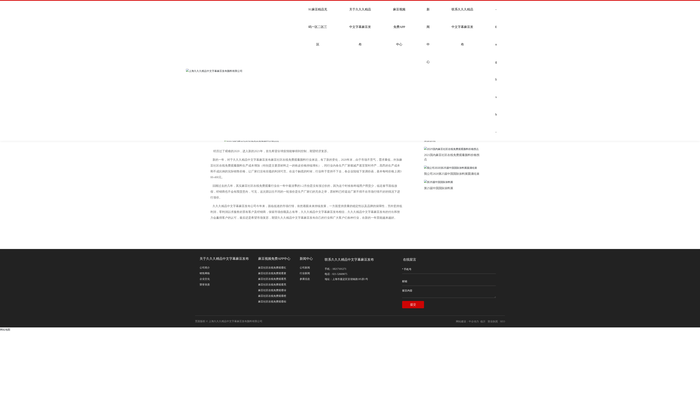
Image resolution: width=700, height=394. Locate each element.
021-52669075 (339, 274)
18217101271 (339, 269)
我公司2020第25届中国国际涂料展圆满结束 (451, 173)
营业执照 (493, 321)
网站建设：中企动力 (468, 321)
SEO (502, 321)
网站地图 (5, 329)
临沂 (482, 321)
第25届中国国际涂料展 (438, 188)
